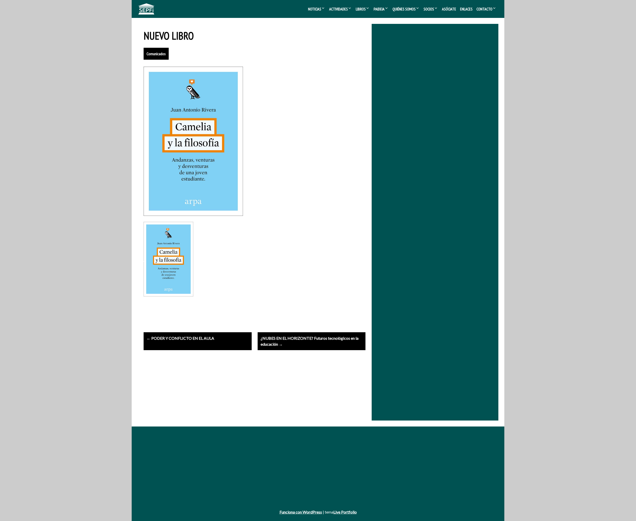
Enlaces (466, 8)
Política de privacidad (160, 481)
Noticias (314, 8)
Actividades (338, 8)
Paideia (379, 8)
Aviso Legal (152, 474)
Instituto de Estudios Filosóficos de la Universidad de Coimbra (431, 117)
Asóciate (449, 8)
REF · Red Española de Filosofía (436, 87)
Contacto (484, 8)
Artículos (273, 468)
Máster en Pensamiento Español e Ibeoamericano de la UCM (430, 131)
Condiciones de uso (159, 488)
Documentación (400, 454)
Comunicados (156, 53)
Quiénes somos (404, 8)
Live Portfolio (345, 512)
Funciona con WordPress (300, 512)
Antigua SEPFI (155, 454)
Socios (429, 8)
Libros (361, 8)
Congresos (274, 461)
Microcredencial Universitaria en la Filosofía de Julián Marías (429, 124)
